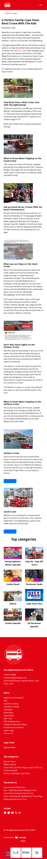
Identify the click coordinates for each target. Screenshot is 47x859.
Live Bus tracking (11, 703)
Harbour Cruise (20, 50)
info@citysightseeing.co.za (15, 677)
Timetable (8, 709)
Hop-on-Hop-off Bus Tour (14, 787)
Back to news (11, 13)
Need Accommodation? (14, 697)
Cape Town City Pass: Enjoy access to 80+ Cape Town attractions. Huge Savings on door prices (23, 767)
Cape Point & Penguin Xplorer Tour (19, 793)
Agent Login (9, 730)
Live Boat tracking (11, 706)
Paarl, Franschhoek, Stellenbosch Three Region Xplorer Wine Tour (23, 796)
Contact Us (8, 733)
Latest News (9, 715)
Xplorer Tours (9, 761)
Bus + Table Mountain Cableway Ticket (20, 790)
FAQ (5, 700)
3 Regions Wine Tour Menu (15, 724)
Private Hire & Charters (14, 727)
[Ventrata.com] (20, 837)
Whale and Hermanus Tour (15, 799)
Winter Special (10, 764)
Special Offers (10, 747)
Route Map (8, 712)
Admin (23, 841)
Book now (10, 481)
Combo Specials (10, 770)
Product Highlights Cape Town (17, 773)
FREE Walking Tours (12, 721)
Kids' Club (8, 718)
